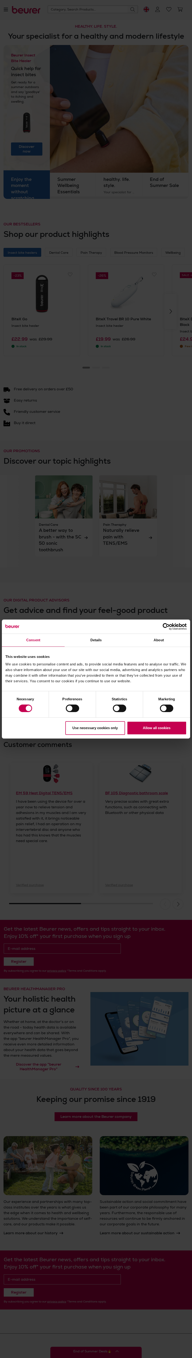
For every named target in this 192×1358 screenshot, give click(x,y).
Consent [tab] (33, 640)
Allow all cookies (156, 728)
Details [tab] (96, 640)
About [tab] (159, 640)
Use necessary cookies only (95, 728)
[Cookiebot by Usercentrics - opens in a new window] (166, 626)
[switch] (72, 708)
